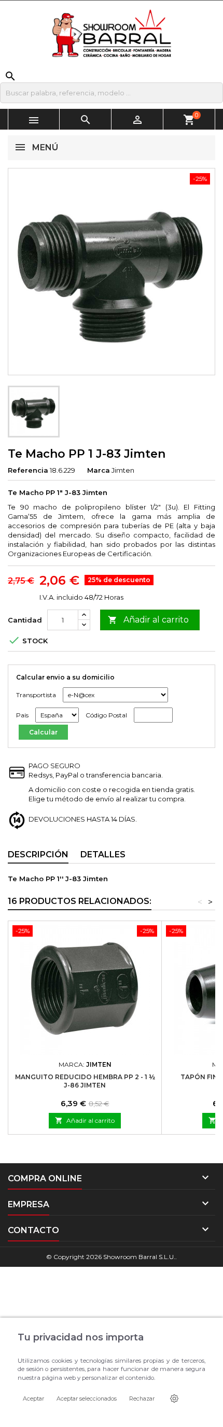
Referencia (28, 470)
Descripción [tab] (38, 854)
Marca (98, 470)
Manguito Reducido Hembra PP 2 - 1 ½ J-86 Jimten (85, 1081)
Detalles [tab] (103, 854)
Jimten (123, 470)
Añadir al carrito (148, 620)
